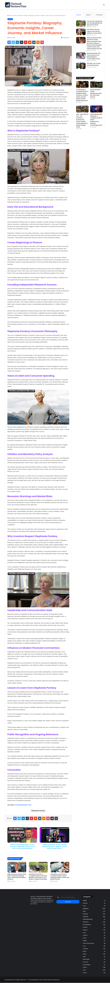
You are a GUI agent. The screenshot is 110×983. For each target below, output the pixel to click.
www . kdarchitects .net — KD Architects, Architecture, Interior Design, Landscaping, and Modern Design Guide (82, 120)
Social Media (86, 964)
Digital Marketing (87, 919)
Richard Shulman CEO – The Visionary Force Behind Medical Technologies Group (94, 56)
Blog (84, 911)
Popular (78, 15)
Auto (84, 906)
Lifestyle (85, 948)
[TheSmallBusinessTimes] (16, 5)
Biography (86, 908)
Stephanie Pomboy (38, 810)
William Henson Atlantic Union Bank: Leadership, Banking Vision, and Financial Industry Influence (16, 876)
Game (84, 938)
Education (86, 922)
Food (84, 932)
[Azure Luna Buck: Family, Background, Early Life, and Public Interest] (96, 84)
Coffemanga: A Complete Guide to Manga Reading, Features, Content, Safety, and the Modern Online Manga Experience (82, 95)
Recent (88, 15)
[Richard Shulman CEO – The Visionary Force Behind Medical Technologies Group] (81, 55)
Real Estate (86, 959)
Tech (84, 970)
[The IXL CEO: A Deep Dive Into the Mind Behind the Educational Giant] (81, 23)
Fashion (85, 927)
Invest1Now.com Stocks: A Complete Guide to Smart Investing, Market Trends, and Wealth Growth (59, 876)
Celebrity (85, 916)
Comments (99, 15)
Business (85, 914)
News (84, 954)
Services (85, 962)
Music (84, 951)
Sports (85, 967)
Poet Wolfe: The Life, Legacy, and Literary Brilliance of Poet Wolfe (94, 31)
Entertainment (87, 924)
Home (10, 15)
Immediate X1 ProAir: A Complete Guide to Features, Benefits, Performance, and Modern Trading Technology (38, 876)
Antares (85, 903)
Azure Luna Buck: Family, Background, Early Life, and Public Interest (95, 93)
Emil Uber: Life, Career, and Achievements (94, 64)
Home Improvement (88, 943)
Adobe (85, 900)
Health (85, 940)
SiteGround (56, 979)
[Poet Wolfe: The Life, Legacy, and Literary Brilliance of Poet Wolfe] (81, 32)
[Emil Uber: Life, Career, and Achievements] (81, 66)
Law (84, 946)
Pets (84, 956)
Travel (85, 972)
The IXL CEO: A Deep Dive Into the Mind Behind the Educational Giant (94, 23)
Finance (15, 15)
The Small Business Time (23, 805)
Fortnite (85, 935)
